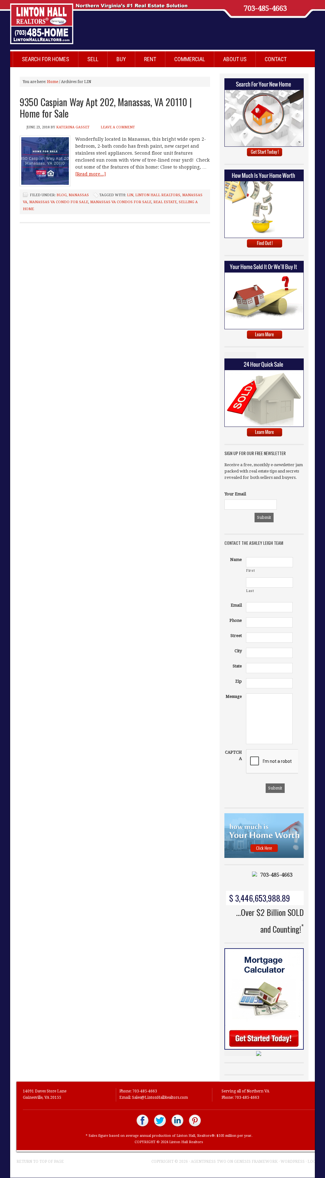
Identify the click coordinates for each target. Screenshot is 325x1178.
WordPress (293, 1161)
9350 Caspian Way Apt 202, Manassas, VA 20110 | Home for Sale (106, 107)
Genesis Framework (256, 1161)
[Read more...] (90, 174)
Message (234, 696)
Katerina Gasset (73, 127)
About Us (235, 59)
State (237, 666)
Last (250, 591)
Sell (92, 59)
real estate (165, 202)
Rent (150, 59)
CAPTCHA (233, 755)
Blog (61, 195)
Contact (276, 59)
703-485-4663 (265, 8)
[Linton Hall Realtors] (142, 1126)
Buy (121, 59)
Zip (238, 681)
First (250, 571)
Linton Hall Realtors (156, 20)
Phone (235, 620)
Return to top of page (40, 1161)
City (238, 650)
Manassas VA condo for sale (58, 202)
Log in (314, 1161)
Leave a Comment (118, 127)
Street (236, 635)
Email (236, 605)
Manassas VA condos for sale (120, 202)
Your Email (235, 494)
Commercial (189, 59)
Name (236, 559)
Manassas (79, 195)
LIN (130, 195)
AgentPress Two (208, 1161)
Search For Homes (45, 59)
